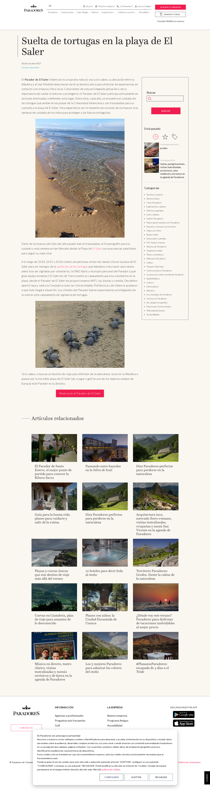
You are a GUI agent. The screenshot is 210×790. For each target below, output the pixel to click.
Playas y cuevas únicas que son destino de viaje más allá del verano (52, 575)
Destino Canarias (155, 194)
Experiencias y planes (156, 206)
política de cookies (111, 769)
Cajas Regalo (82, 12)
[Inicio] (33, 7)
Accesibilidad (114, 725)
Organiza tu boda (154, 250)
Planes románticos (155, 254)
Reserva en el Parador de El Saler (80, 393)
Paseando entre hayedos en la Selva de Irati (103, 468)
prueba (163, 148)
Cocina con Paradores (157, 298)
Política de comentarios (189, 762)
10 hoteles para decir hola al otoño (104, 573)
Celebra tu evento (126, 12)
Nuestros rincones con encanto (161, 226)
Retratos (151, 290)
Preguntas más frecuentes (70, 720)
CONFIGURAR (111, 777)
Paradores (53, 12)
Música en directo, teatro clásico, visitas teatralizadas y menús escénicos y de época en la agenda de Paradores (53, 671)
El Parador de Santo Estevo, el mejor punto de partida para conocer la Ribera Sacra (53, 472)
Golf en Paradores (155, 218)
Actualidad (143, 12)
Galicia (150, 262)
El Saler (97, 248)
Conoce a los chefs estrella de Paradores (165, 274)
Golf (57, 725)
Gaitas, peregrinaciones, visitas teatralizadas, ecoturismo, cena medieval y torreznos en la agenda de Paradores (172, 171)
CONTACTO (26, 727)
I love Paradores (154, 202)
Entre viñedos (153, 214)
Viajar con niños (154, 230)
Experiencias (107, 12)
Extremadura (152, 286)
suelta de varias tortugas (72, 266)
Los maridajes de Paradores (159, 294)
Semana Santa (153, 198)
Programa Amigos (117, 720)
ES (50, 5)
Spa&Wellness (153, 278)
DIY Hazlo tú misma (156, 242)
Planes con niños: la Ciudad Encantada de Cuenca (101, 619)
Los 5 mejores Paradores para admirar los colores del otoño (103, 668)
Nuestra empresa (117, 715)
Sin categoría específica (157, 302)
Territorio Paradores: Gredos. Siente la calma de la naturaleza (155, 575)
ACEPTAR (136, 777)
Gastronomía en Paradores (159, 270)
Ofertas (95, 12)
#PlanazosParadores (156, 258)
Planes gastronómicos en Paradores (163, 222)
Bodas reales (152, 234)
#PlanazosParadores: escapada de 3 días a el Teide (152, 668)
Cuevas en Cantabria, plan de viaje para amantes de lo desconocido (54, 619)
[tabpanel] (165, 161)
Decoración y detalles (156, 238)
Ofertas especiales (155, 210)
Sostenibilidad (153, 314)
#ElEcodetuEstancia (156, 310)
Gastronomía (67, 12)
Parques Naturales (30, 67)
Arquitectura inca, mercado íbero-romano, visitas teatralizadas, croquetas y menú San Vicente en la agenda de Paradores (154, 524)
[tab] (155, 136)
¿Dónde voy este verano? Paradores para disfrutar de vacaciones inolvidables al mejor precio (155, 621)
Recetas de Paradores (157, 246)
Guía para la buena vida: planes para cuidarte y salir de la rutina (52, 518)
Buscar (151, 92)
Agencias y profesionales (69, 715)
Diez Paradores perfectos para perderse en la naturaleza (154, 470)
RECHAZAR (161, 777)
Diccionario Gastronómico (159, 306)
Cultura (150, 282)
